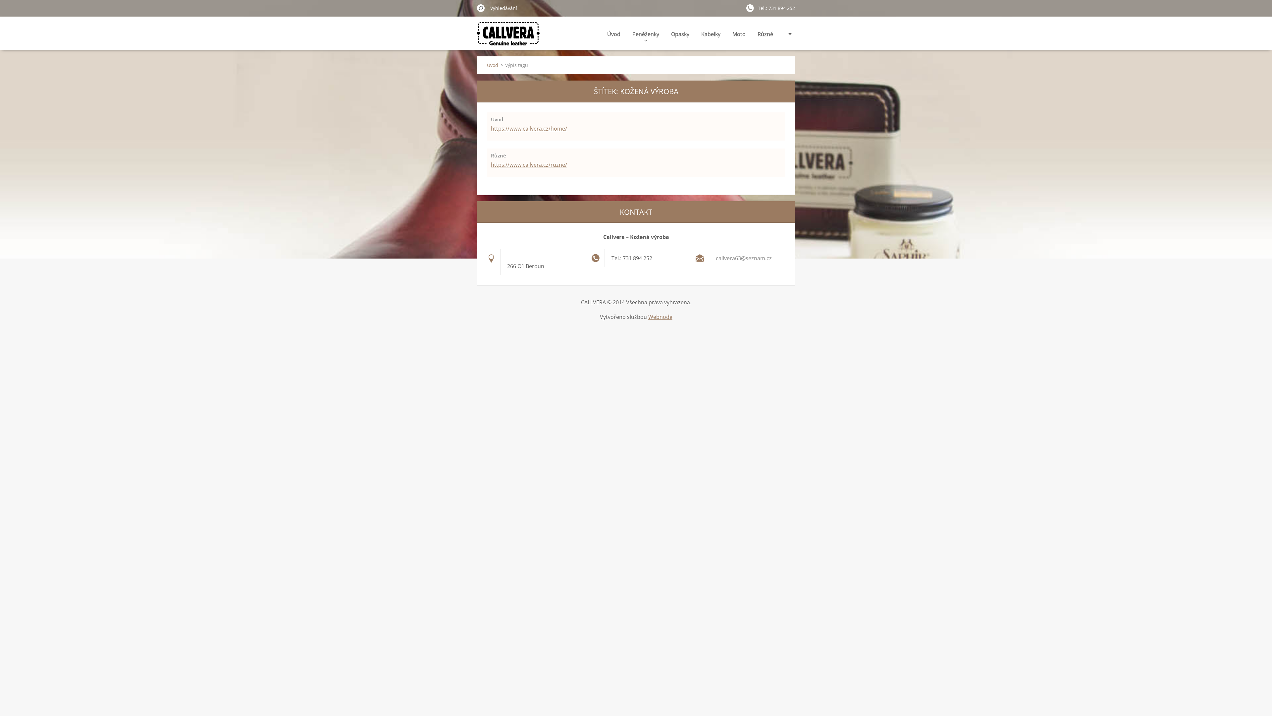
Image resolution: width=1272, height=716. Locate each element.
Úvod (613, 34)
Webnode (660, 317)
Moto (739, 34)
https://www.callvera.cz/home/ (529, 128)
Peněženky (645, 34)
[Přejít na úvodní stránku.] (508, 38)
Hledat (481, 8)
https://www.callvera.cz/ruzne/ (529, 164)
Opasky (680, 34)
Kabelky (710, 34)
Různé (765, 34)
